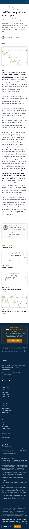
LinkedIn (20, 236)
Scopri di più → (14, 453)
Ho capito (17, 526)
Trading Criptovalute (6, 390)
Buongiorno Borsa (5, 433)
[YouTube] (9, 380)
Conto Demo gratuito (6, 410)
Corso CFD (4, 399)
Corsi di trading (5, 412)
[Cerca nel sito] (22, 1)
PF (3, 445)
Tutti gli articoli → (13, 236)
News (2, 419)
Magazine (3, 422)
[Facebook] (6, 380)
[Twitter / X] (2, 380)
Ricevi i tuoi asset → (14, 341)
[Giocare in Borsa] (4, 2)
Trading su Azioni (5, 394)
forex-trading (9, 39)
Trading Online (5, 387)
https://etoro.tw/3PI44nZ (21, 490)
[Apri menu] (26, 1)
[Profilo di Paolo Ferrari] (3, 37)
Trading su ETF (5, 396)
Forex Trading (9, 7)
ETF (2, 435)
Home (2, 7)
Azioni (3, 431)
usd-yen (3, 43)
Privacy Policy (6, 523)
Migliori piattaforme (6, 406)
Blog (2, 424)
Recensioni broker (5, 408)
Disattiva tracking (7, 526)
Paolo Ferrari (9, 36)
